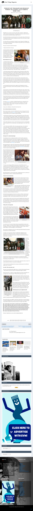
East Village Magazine (12, 331)
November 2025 (22, 492)
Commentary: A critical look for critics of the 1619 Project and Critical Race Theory (5, 349)
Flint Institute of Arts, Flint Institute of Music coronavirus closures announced (27, 347)
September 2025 (22, 494)
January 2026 (22, 490)
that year (8, 101)
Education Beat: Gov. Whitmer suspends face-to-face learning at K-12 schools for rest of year (20, 347)
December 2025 (22, 491)
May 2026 (21, 485)
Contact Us (21, 467)
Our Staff (21, 464)
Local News (20, 12)
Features (17, 12)
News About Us (22, 466)
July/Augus (12, 142)
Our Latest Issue (22, 470)
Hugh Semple (22, 146)
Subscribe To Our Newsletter (24, 471)
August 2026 (21, 482)
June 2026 (21, 484)
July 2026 (21, 483)
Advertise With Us (22, 465)
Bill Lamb (13, 112)
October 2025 (22, 493)
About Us (21, 463)
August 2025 (21, 495)
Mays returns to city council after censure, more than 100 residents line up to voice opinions (13, 348)
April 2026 (21, 486)
